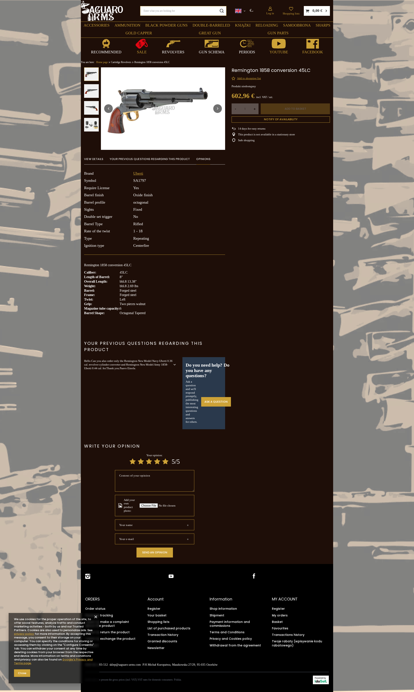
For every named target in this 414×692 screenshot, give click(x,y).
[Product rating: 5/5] (165, 461)
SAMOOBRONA (297, 25)
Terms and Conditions (227, 632)
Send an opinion (154, 552)
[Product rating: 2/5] (141, 461)
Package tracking (99, 615)
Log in (270, 13)
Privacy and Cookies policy (231, 639)
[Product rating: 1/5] (133, 461)
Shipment (217, 615)
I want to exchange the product (110, 639)
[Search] (221, 11)
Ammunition (127, 25)
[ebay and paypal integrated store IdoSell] (321, 680)
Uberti (138, 173)
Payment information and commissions (230, 624)
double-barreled (211, 25)
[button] (108, 108)
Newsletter (156, 648)
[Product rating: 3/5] (149, 461)
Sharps (323, 25)
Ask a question (216, 402)
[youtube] (171, 576)
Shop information (223, 609)
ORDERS (92, 599)
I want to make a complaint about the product (107, 624)
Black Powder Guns (166, 25)
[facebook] (253, 576)
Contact (91, 645)
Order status (95, 609)
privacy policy (24, 634)
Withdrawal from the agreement (235, 645)
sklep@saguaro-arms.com (125, 664)
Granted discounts (162, 641)
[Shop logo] (102, 11)
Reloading (267, 25)
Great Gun (210, 33)
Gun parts (278, 33)
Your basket (156, 615)
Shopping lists (291, 13)
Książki (243, 25)
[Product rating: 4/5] (157, 461)
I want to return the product (107, 632)
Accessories (97, 25)
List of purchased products (168, 628)
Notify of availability (281, 119)
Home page (102, 62)
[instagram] (87, 576)
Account (155, 599)
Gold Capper (138, 33)
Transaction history (162, 635)
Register (153, 609)
